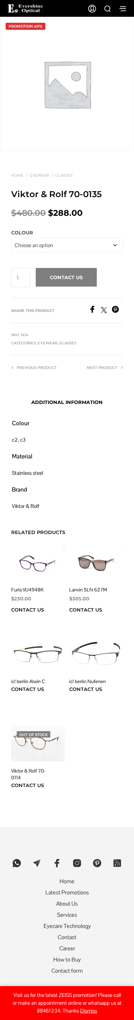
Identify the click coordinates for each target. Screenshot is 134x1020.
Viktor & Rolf (25, 506)
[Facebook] (95, 311)
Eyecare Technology (67, 925)
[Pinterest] (117, 311)
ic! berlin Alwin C (28, 681)
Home (17, 175)
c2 (15, 439)
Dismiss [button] (88, 1010)
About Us (67, 903)
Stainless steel (27, 473)
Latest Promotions (67, 892)
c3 (23, 439)
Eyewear (39, 175)
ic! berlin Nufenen (87, 681)
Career (67, 948)
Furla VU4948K (27, 590)
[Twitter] (106, 311)
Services (67, 914)
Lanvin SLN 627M (88, 590)
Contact (67, 937)
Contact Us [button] (85, 610)
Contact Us (66, 277)
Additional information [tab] (67, 402)
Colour (22, 233)
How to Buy (67, 959)
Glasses (64, 175)
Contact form (67, 970)
